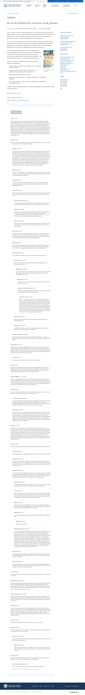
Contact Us (17, 691)
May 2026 (62, 84)
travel (19, 93)
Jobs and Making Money (45, 5)
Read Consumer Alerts (63, 1)
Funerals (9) (63, 66)
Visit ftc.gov (80, 1)
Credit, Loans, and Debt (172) (67, 60)
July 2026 (62, 81)
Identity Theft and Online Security (66, 6)
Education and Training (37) (66, 63)
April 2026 (62, 86)
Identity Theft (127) (64, 69)
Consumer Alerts (14, 13)
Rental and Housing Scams (22, 100)
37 (30, 669)
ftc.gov (7, 691)
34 (25, 669)
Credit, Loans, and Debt (38, 6)
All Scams (13, 100)
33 (24, 669)
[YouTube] (76, 692)
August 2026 (63, 79)
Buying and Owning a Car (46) (67, 57)
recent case (13, 41)
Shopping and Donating (29, 6)
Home (8, 13)
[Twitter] (72, 692)
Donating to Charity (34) (66, 61)
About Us (11, 691)
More (61, 88)
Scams (75, 5)
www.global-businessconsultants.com (21, 589)
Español (49, 1)
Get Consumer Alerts (72, 1)
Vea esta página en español (72, 13)
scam (15, 93)
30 (19, 669)
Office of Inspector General (37, 691)
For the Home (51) (64, 65)
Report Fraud (55, 1)
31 (21, 669)
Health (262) (63, 68)
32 (22, 669)
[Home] (14, 7)
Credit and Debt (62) (65, 58)
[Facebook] (70, 692)
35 (27, 669)
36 (28, 669)
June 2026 (62, 82)
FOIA (29, 691)
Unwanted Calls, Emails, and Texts (55, 6)
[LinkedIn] (74, 692)
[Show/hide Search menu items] (79, 5)
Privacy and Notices (23, 691)
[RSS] (78, 692)
